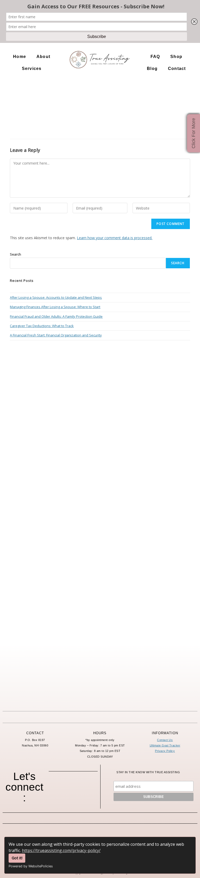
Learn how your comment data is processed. (114, 237)
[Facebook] (58, 786)
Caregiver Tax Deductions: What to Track (42, 325)
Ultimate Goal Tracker (165, 745)
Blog (152, 68)
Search (15, 254)
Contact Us (165, 740)
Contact (177, 68)
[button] (44, 57)
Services (32, 68)
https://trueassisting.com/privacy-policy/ (61, 850)
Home (19, 56)
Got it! (17, 857)
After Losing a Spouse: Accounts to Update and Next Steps (56, 297)
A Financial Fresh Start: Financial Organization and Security (56, 335)
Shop (176, 56)
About (43, 56)
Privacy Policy (165, 750)
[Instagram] (73, 786)
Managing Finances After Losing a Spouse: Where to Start (55, 306)
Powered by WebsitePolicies (31, 866)
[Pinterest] (87, 786)
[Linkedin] (73, 799)
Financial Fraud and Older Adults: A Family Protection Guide (56, 316)
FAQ (155, 56)
